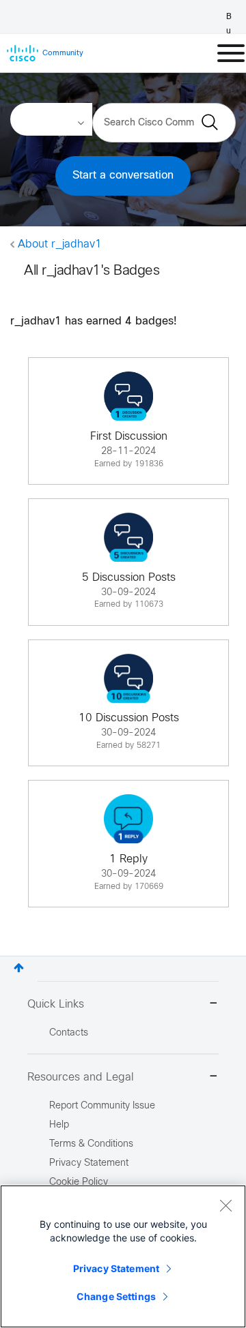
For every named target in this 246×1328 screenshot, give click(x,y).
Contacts (68, 1033)
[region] (123, 1256)
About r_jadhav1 (60, 244)
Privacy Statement (116, 1268)
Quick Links (55, 1004)
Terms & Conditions (91, 1144)
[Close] (225, 1205)
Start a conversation (123, 175)
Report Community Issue (102, 1106)
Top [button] (19, 968)
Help (59, 1125)
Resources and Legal (80, 1077)
